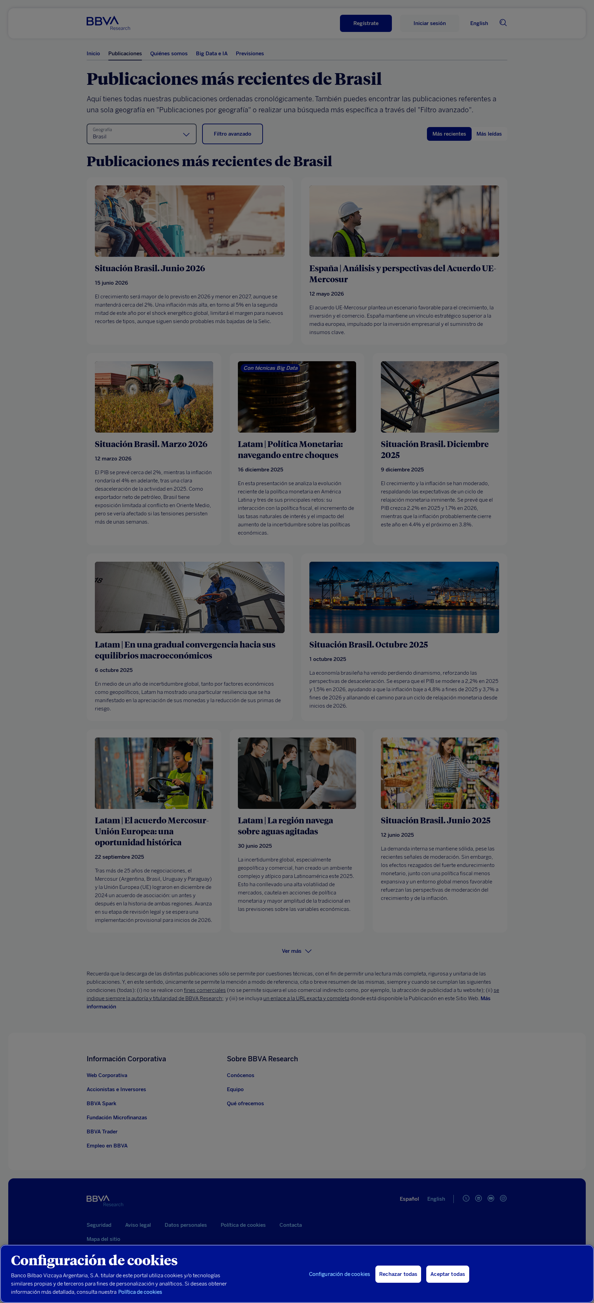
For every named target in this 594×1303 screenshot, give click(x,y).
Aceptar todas (447, 1274)
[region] (297, 1274)
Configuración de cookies (340, 1274)
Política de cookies (140, 1292)
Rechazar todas (398, 1274)
